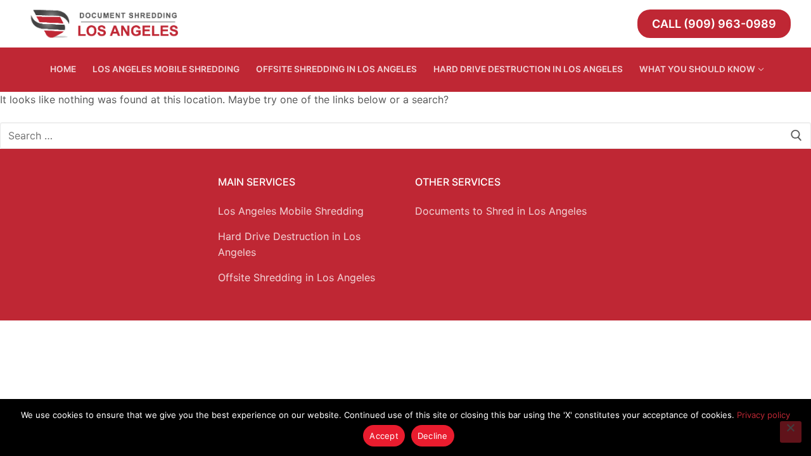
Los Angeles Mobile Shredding (291, 211)
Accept (384, 436)
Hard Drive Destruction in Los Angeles (289, 244)
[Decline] (790, 432)
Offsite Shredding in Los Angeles (296, 277)
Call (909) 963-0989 (714, 23)
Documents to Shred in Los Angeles (501, 211)
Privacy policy (763, 415)
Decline (433, 436)
